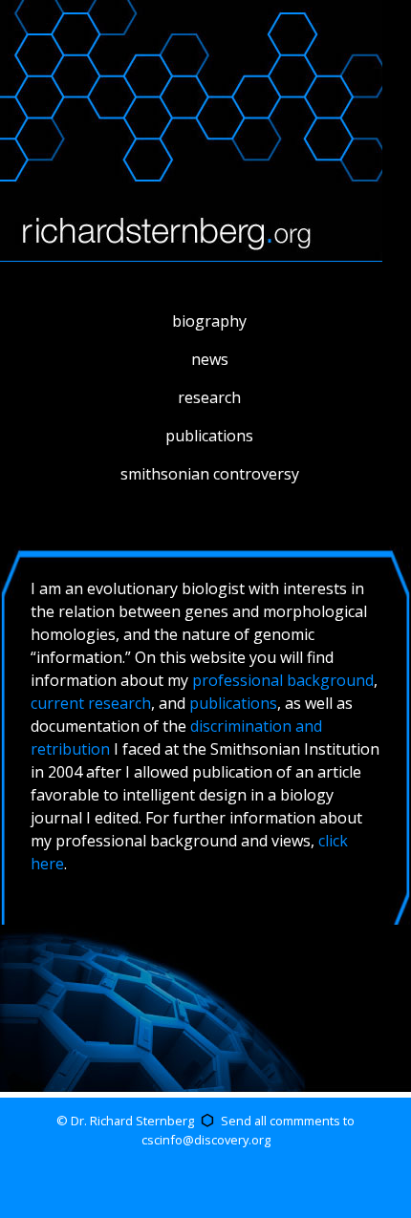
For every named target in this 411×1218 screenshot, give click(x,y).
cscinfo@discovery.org (205, 1139)
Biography (209, 320)
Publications (209, 435)
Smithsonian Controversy (209, 473)
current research (91, 703)
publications (233, 703)
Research (209, 397)
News (209, 359)
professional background (283, 680)
